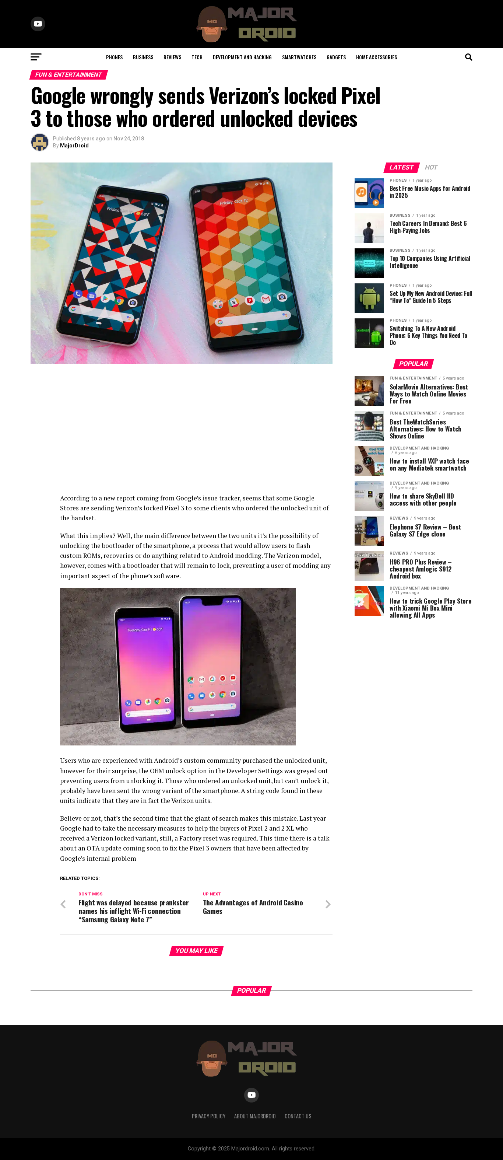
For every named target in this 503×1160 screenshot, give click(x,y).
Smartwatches (299, 57)
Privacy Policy (208, 1116)
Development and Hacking (242, 57)
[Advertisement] (182, 430)
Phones (114, 57)
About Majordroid (255, 1116)
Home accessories (376, 57)
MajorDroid (74, 146)
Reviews (172, 57)
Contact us (298, 1116)
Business (143, 57)
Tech (197, 57)
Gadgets (336, 57)
